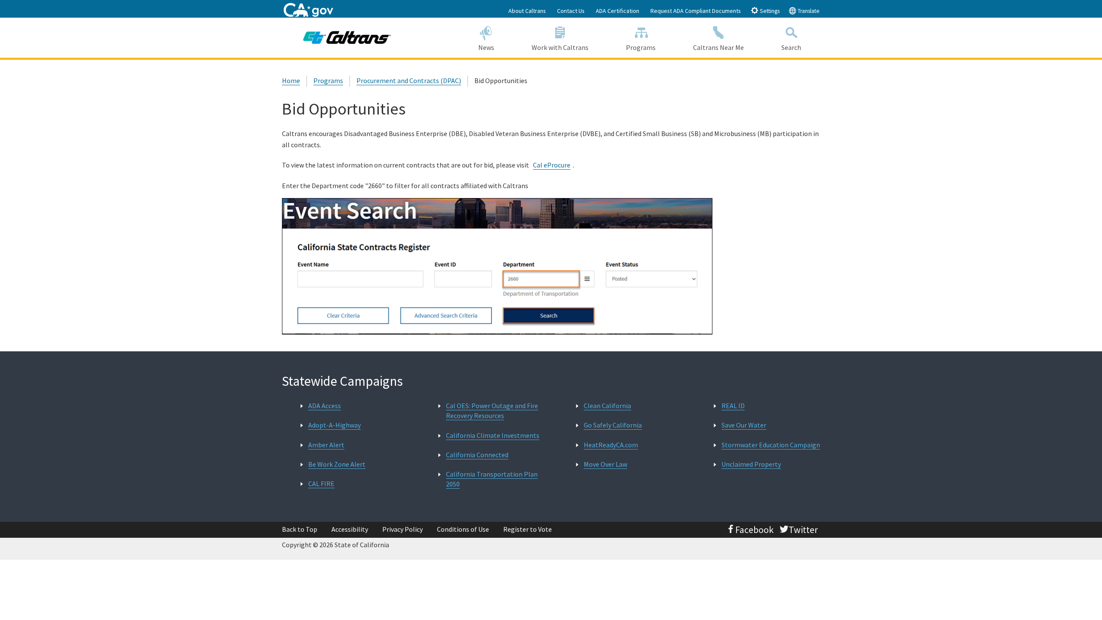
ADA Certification (617, 11)
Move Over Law (605, 464)
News (486, 47)
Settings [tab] (769, 11)
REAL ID (733, 405)
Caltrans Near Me (718, 47)
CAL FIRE (321, 483)
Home (291, 80)
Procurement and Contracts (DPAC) (408, 80)
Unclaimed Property (751, 464)
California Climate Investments (492, 435)
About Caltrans (527, 11)
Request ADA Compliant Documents (695, 11)
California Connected (477, 454)
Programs (641, 47)
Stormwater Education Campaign (770, 444)
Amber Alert (326, 444)
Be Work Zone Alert (336, 464)
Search (791, 47)
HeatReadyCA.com (611, 444)
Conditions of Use (463, 529)
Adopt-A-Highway (334, 425)
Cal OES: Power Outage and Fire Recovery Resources (492, 410)
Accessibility (349, 529)
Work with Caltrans (560, 47)
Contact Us (571, 11)
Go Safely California (613, 425)
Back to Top (299, 529)
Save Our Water (743, 425)
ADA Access (324, 405)
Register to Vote (527, 529)
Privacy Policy (402, 529)
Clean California (607, 405)
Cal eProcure (551, 165)
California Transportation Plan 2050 (492, 479)
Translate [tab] (808, 11)
